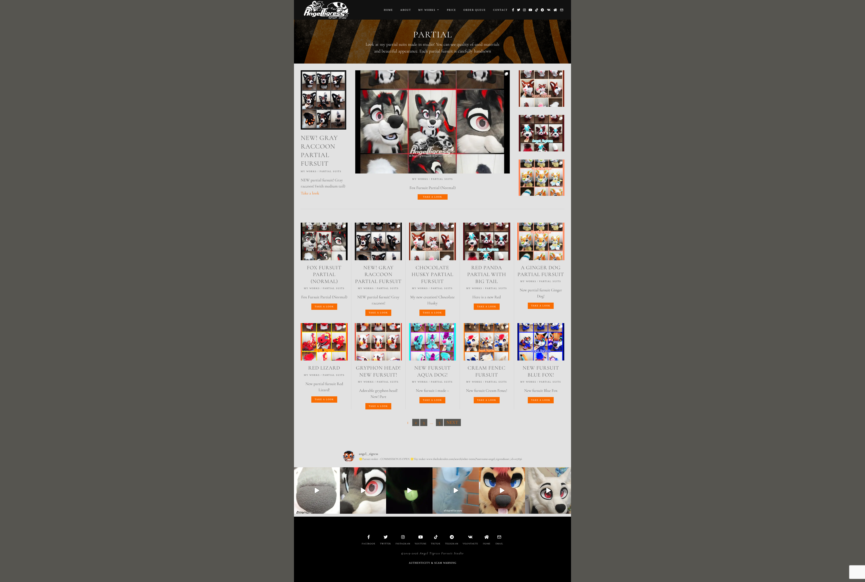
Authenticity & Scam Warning (432, 562)
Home (388, 10)
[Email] (561, 10)
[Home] (555, 10)
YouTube (420, 543)
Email (499, 543)
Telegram (451, 543)
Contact (500, 10)
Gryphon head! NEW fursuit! (378, 371)
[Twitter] (518, 10)
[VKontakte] (549, 10)
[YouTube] (530, 10)
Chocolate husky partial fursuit (432, 274)
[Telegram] (542, 10)
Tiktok (436, 543)
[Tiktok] (536, 10)
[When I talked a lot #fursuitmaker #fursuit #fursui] (502, 490)
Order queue (474, 10)
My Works (426, 10)
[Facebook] (513, 10)
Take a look (432, 197)
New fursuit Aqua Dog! (432, 371)
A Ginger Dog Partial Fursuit (540, 271)
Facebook (369, 543)
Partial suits (442, 179)
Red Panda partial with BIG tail (486, 274)
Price (451, 10)
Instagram (403, 543)
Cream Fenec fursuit (486, 371)
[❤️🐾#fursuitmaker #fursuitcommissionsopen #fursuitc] (455, 490)
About (405, 10)
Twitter (385, 543)
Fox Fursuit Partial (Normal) (324, 274)
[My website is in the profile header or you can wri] (363, 490)
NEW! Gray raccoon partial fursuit (378, 274)
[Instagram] (524, 10)
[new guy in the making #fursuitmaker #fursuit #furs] (548, 490)
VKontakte (470, 543)
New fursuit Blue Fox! (541, 371)
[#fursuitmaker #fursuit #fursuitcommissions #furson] (317, 490)
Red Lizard (324, 368)
